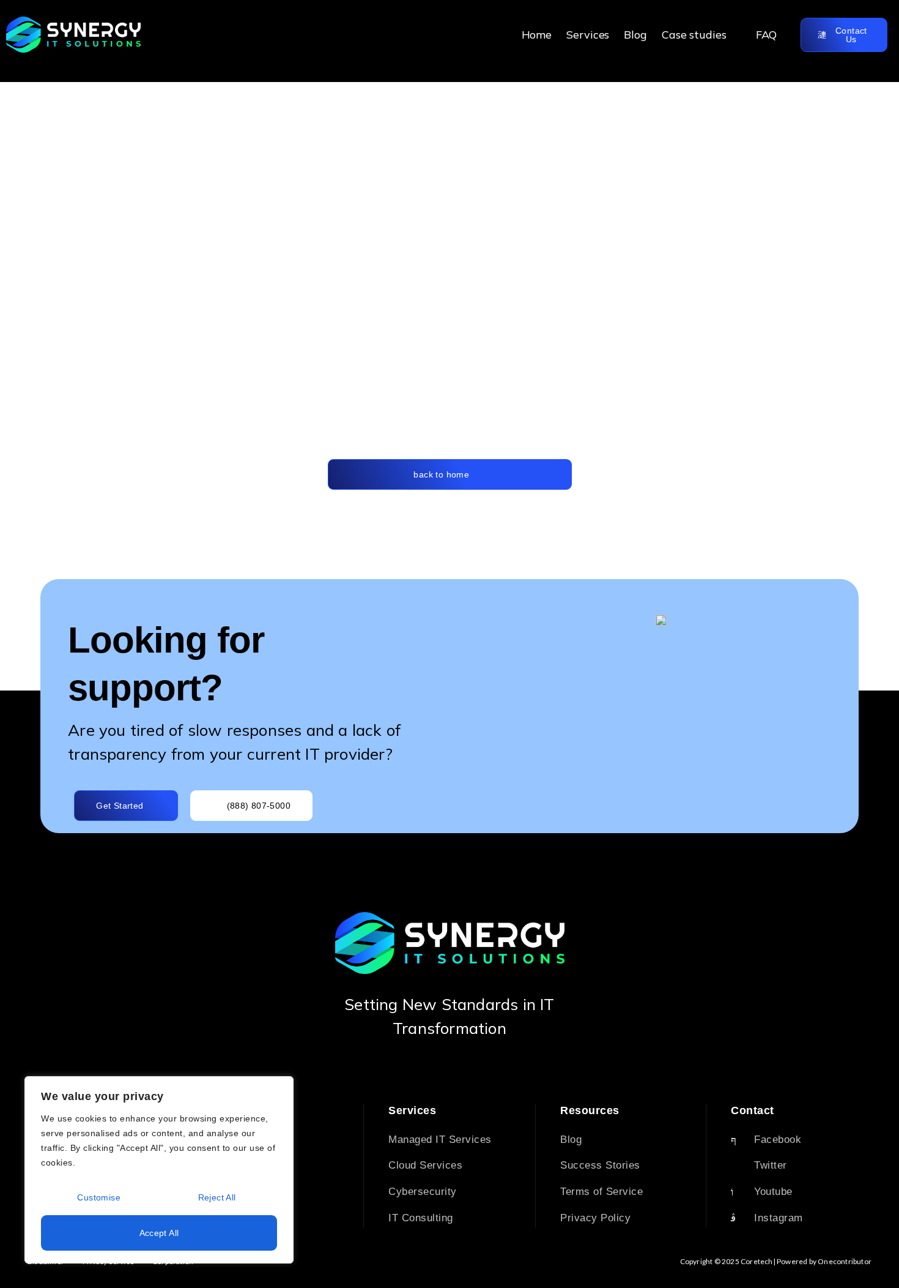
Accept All (159, 1233)
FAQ (766, 35)
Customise (98, 1197)
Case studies (694, 35)
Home (537, 35)
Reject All (217, 1197)
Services (587, 35)
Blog (635, 35)
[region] (159, 1170)
